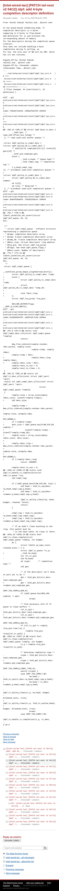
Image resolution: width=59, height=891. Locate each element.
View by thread (9, 737)
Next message (9, 742)
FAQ (49, 883)
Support (6, 885)
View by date (8, 739)
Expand (9, 865)
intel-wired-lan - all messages (20, 857)
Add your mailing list (35, 883)
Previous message (11, 734)
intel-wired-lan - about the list (20, 861)
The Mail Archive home (17, 854)
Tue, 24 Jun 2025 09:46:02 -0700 (34, 18)
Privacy (16, 885)
